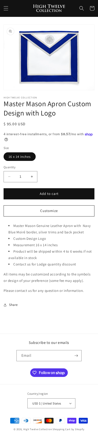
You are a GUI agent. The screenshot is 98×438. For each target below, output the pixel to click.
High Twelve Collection (37, 429)
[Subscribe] (76, 355)
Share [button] (13, 305)
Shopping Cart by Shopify (68, 429)
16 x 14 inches (20, 156)
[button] (6, 8)
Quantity (9, 167)
